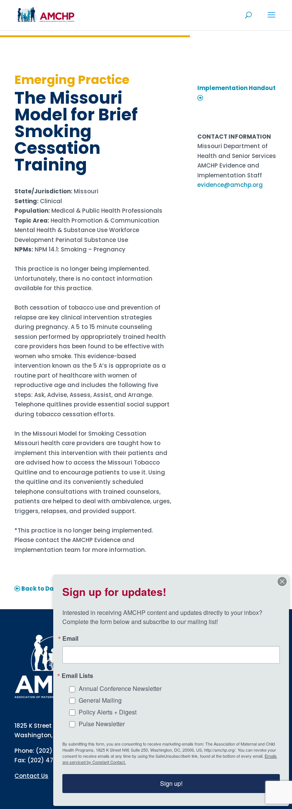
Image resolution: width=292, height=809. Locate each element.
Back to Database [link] (48, 589)
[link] (45, 15)
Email (70, 638)
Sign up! (171, 783)
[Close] (282, 581)
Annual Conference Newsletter (120, 688)
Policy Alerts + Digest (107, 712)
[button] (271, 19)
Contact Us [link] (31, 776)
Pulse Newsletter (102, 723)
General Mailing (100, 700)
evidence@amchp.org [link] (230, 185)
